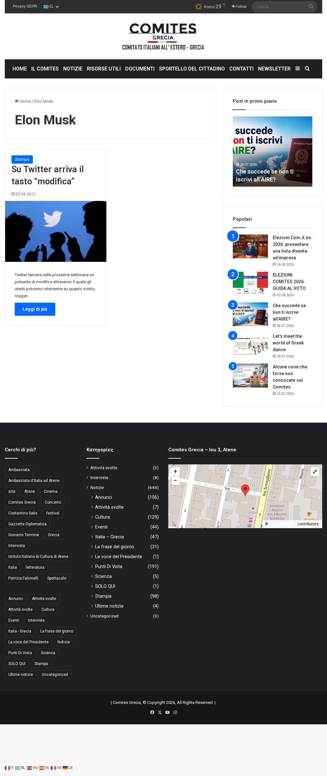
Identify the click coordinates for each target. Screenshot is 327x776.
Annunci (15, 598)
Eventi (13, 620)
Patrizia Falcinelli (23, 578)
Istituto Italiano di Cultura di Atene (38, 556)
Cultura (48, 609)
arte (11, 491)
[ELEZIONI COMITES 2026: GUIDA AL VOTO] (250, 284)
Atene (29, 491)
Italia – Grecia (109, 536)
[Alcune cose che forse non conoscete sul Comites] (250, 376)
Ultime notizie (20, 674)
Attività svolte (44, 598)
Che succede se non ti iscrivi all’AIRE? (289, 312)
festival (52, 513)
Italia (12, 567)
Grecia (53, 535)
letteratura (35, 567)
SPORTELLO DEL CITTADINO (192, 69)
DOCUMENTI (140, 69)
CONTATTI (241, 69)
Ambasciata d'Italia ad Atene (33, 480)
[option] (273, 151)
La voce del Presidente (28, 642)
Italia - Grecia (19, 631)
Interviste (36, 620)
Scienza (48, 653)
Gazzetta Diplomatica (27, 524)
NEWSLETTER (274, 69)
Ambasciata (19, 470)
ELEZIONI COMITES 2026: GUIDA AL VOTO (289, 281)
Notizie (63, 642)
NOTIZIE (72, 69)
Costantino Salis (22, 513)
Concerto (53, 502)
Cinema (50, 491)
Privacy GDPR (25, 6)
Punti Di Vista (20, 653)
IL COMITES (45, 69)
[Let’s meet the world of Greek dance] (250, 345)
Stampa (22, 159)
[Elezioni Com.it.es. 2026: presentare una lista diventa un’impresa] (250, 246)
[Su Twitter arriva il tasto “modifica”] (55, 231)
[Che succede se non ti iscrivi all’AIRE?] (250, 314)
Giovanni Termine (23, 535)
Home (25, 101)
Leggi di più (35, 309)
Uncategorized (55, 674)
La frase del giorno (56, 631)
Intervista (16, 545)
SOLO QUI (17, 663)
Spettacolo (56, 578)
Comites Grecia (22, 502)
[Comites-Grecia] (163, 36)
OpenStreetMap (282, 524)
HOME (19, 69)
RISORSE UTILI (104, 69)
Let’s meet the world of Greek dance (288, 343)
